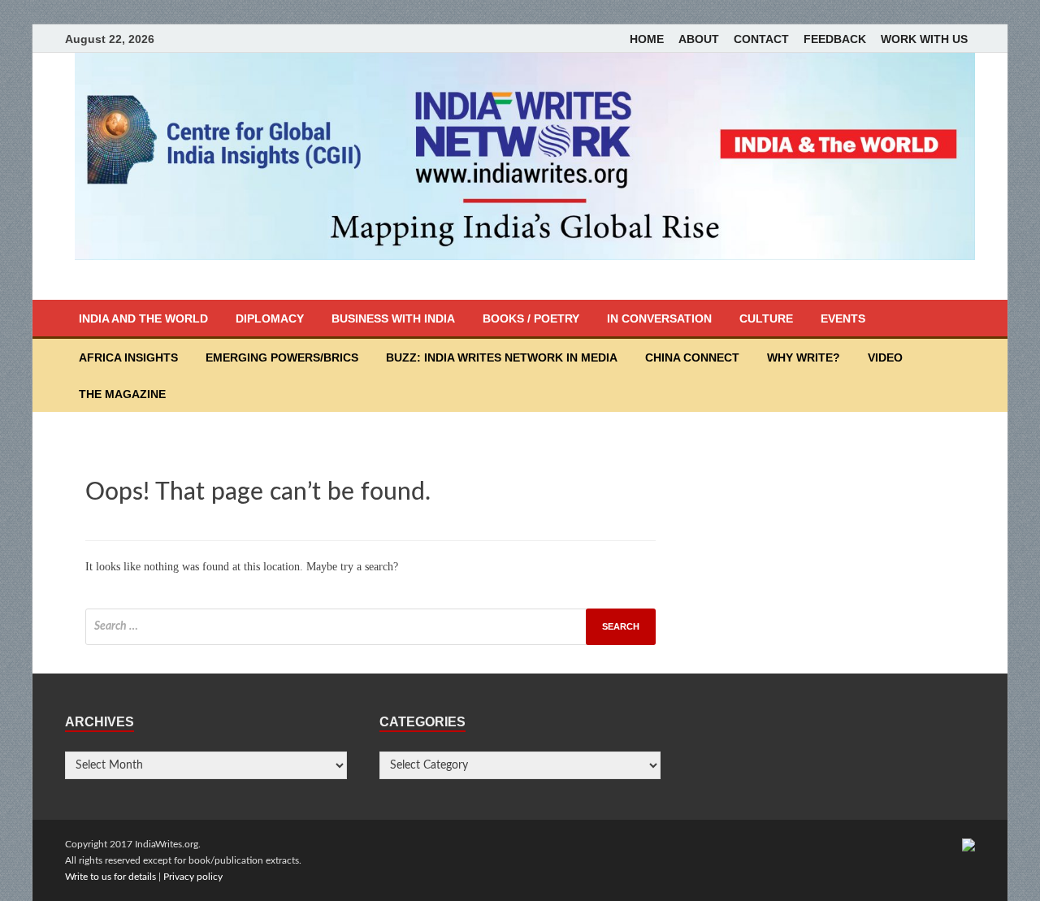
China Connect (692, 357)
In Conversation (659, 318)
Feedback (835, 38)
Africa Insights (128, 357)
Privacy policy (193, 877)
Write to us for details (110, 877)
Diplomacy (270, 318)
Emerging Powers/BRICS (282, 357)
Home (647, 38)
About (698, 38)
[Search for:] (370, 627)
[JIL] (968, 844)
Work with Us (924, 38)
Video (885, 357)
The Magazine (122, 394)
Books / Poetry (531, 318)
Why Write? (803, 357)
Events (843, 318)
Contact (761, 38)
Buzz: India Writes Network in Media (502, 357)
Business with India (393, 318)
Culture (766, 318)
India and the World (143, 318)
